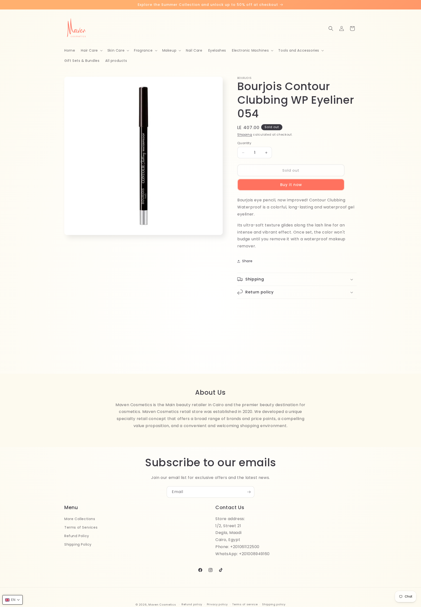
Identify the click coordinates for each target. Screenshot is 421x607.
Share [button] (247, 261)
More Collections (79, 518)
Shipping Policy (78, 544)
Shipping (244, 134)
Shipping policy (274, 604)
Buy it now (291, 184)
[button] (91, 50)
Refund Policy (76, 535)
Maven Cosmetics (162, 605)
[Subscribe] (248, 492)
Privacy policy (217, 604)
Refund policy (192, 604)
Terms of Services (80, 527)
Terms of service (245, 604)
